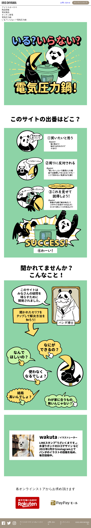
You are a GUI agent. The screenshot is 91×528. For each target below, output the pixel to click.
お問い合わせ (65, 3)
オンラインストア (80, 2)
